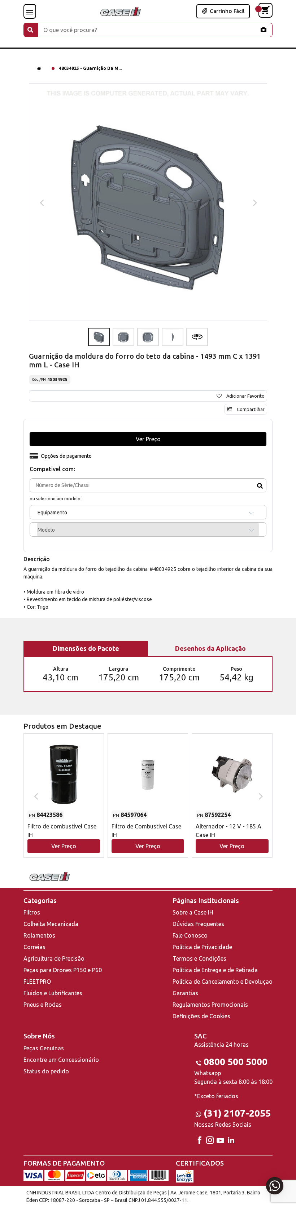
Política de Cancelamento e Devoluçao (223, 981)
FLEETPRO (37, 981)
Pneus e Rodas (42, 1004)
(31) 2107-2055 (237, 1113)
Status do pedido (46, 1071)
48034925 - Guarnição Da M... (90, 68)
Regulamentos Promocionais (210, 1004)
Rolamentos (39, 935)
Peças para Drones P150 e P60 (62, 970)
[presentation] (41, 202)
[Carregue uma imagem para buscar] (263, 29)
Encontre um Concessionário (61, 1059)
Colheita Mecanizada (50, 924)
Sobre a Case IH (193, 912)
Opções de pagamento (66, 456)
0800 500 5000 (235, 1061)
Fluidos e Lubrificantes (52, 993)
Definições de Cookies (201, 1016)
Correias (34, 947)
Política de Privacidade (202, 947)
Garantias (185, 993)
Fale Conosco (190, 935)
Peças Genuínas (43, 1048)
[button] (63, 788)
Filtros (31, 912)
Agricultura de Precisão (53, 958)
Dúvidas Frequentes (198, 924)
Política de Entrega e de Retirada (215, 970)
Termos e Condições (199, 958)
